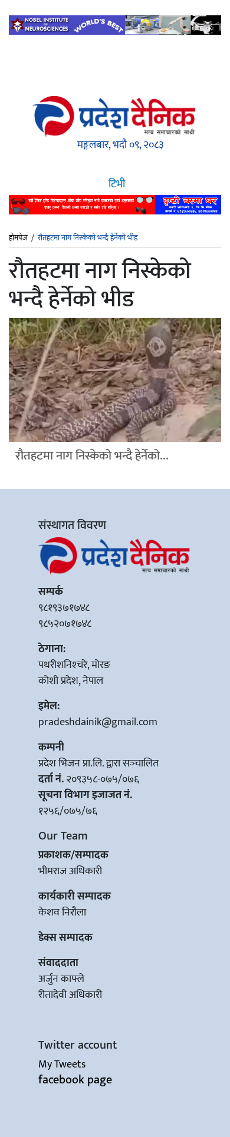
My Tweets (62, 1064)
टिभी (115, 184)
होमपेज (18, 238)
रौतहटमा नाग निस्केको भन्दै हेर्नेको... (92, 455)
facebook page (75, 1080)
